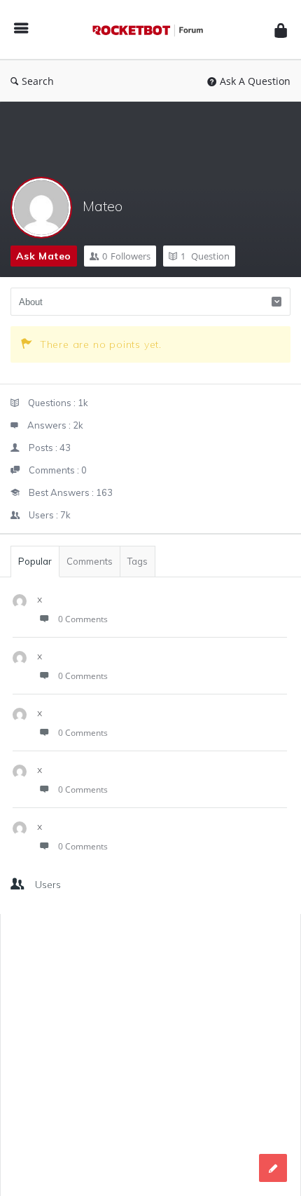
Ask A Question (255, 81)
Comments (89, 561)
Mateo (102, 206)
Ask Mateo (43, 256)
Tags (137, 561)
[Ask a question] (273, 1168)
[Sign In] (280, 30)
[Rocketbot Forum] (151, 30)
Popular (35, 561)
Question (205, 256)
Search (38, 81)
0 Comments (83, 619)
